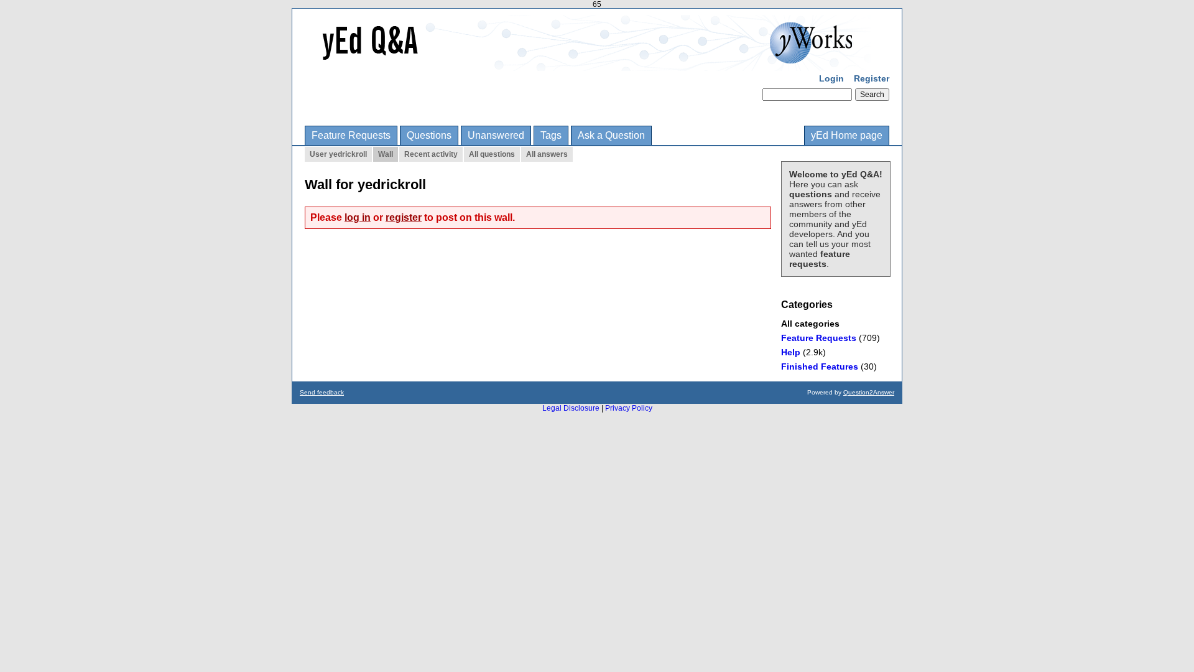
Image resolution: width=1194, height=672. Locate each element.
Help (790, 352)
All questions (492, 154)
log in (358, 217)
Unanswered (496, 135)
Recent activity (431, 154)
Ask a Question (611, 135)
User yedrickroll (338, 154)
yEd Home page (846, 135)
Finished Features (819, 366)
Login (831, 78)
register (404, 217)
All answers (547, 154)
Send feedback (322, 392)
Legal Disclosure (570, 408)
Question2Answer (868, 392)
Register (871, 78)
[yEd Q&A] (588, 62)
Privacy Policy (628, 408)
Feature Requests (351, 135)
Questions (429, 135)
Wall (385, 154)
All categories (810, 324)
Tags (551, 135)
